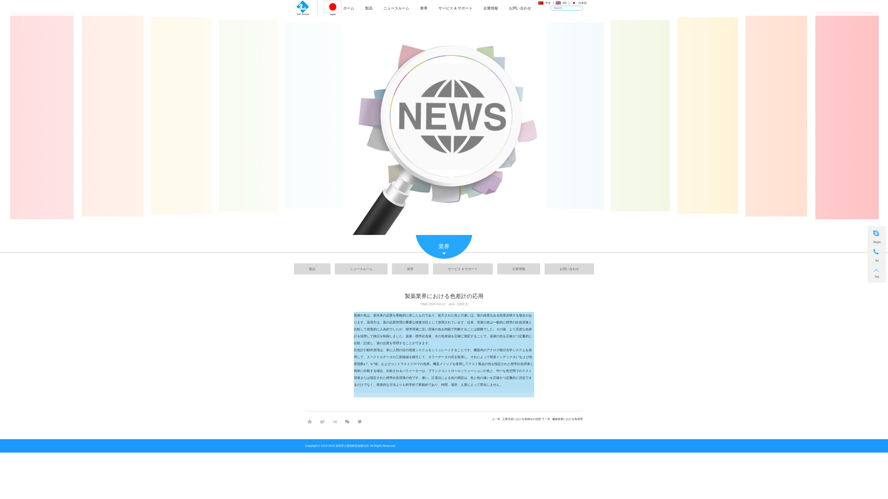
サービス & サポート (455, 8)
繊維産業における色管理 (567, 419)
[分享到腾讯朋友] (359, 421)
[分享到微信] (347, 421)
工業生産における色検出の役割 (521, 419)
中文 (548, 3)
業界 (424, 8)
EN (565, 3)
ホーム (348, 8)
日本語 (582, 3)
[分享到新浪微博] (322, 421)
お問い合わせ (520, 8)
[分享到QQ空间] (309, 421)
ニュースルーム (396, 8)
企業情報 (490, 8)
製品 (369, 8)
